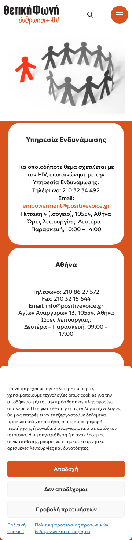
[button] (90, 15)
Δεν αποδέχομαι (66, 489)
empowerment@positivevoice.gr (66, 205)
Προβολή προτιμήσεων (66, 509)
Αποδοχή (66, 468)
